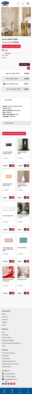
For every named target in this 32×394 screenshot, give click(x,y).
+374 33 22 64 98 (10, 376)
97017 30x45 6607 (22, 247)
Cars (3, 332)
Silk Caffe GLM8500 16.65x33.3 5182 (8, 152)
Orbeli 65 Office (10, 374)
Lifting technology (8, 340)
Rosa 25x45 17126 (22, 279)
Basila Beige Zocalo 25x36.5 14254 (8, 184)
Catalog (4, 322)
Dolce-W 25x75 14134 (8, 216)
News (4, 325)
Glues (4, 346)
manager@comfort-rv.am (11, 379)
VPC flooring (6, 358)
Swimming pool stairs (9, 361)
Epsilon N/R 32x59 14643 (22, 152)
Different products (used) (10, 364)
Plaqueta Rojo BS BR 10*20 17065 (8, 280)
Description (8, 100)
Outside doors (6, 367)
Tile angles (5, 356)
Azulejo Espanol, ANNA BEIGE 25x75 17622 (22, 185)
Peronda (8, 53)
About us (5, 317)
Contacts (5, 319)
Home (4, 314)
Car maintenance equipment (11, 343)
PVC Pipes (5, 335)
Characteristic (9, 123)
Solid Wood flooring (8, 353)
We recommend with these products (14, 133)
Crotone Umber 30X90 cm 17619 (23, 216)
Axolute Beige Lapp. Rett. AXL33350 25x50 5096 (8, 249)
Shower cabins (6, 338)
